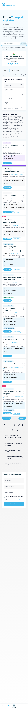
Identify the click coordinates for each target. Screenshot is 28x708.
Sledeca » (22, 418)
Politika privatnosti (6, 694)
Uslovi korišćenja (18, 694)
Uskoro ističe (15, 70)
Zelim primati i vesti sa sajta (14, 496)
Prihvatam (14, 500)
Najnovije (5, 70)
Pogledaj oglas (7, 163)
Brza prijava (17, 212)
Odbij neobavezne (14, 700)
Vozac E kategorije (9, 195)
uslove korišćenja (18, 500)
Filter (24, 43)
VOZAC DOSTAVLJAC (10, 339)
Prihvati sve (14, 697)
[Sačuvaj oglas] (23, 146)
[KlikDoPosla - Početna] (9, 4)
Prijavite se (14, 504)
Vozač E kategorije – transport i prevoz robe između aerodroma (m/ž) (12, 249)
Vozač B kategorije (9, 222)
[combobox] (14, 480)
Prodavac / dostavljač (11, 171)
